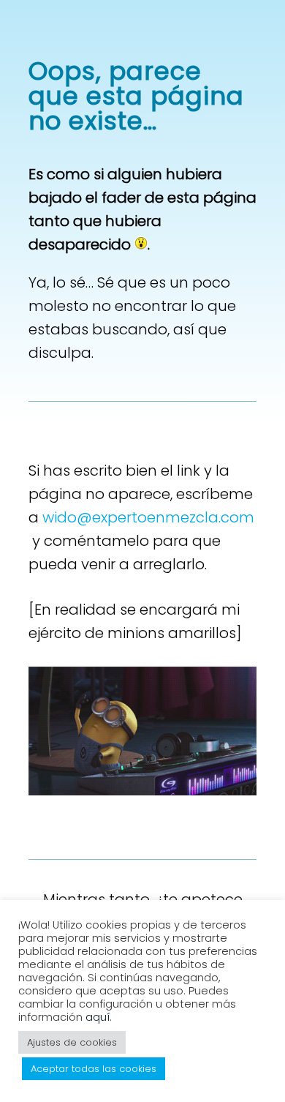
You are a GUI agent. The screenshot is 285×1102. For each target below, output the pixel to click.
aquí (98, 1017)
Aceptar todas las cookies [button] (93, 1069)
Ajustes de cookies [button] (72, 1042)
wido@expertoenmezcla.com (148, 517)
